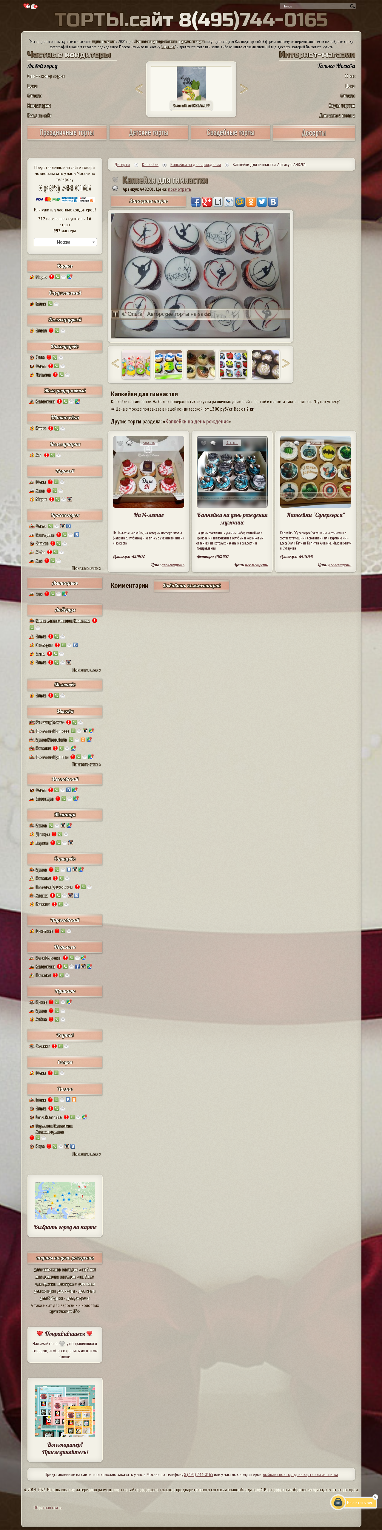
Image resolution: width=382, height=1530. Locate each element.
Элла (40, 357)
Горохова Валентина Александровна (54, 1129)
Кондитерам (39, 105)
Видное (65, 265)
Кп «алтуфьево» (50, 722)
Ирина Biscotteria (51, 739)
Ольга (41, 366)
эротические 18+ (65, 1311)
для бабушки (51, 1298)
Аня (39, 561)
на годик (70, 1269)
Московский (65, 779)
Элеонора (44, 799)
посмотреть (179, 189)
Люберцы (65, 609)
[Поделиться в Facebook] (196, 202)
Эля (39, 594)
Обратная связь (47, 1507)
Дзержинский (65, 292)
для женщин (45, 1291)
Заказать (149, 442)
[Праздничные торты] (66, 138)
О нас (350, 75)
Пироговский (64, 920)
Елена (41, 428)
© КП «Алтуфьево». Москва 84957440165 (191, 105)
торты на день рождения (65, 1257)
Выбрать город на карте (65, 1227)
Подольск (65, 946)
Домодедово (65, 346)
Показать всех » (86, 568)
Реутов (65, 1035)
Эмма (40, 654)
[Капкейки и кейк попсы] (314, 139)
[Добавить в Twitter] (262, 202)
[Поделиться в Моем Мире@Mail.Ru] (240, 202)
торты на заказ (103, 41)
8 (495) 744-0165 (64, 187)
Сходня (65, 1062)
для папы (86, 1284)
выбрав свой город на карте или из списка (300, 1474)
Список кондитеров (45, 75)
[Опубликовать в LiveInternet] (218, 202)
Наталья (43, 878)
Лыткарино (65, 582)
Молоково (65, 684)
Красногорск (65, 515)
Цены (32, 85)
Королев (65, 471)
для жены (66, 1291)
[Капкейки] (266, 364)
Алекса (42, 895)
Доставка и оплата (337, 115)
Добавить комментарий (192, 585)
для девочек (47, 1277)
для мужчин (45, 1284)
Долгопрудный (65, 319)
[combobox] (65, 242)
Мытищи (65, 814)
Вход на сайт (39, 115)
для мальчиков (47, 1269)
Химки (65, 1088)
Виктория (44, 645)
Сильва (42, 543)
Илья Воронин (48, 958)
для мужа (66, 1284)
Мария (41, 277)
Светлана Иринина (52, 757)
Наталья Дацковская (54, 887)
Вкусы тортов (342, 105)
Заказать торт (149, 200)
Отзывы (34, 95)
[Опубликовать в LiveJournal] (229, 202)
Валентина (45, 401)
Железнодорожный (65, 390)
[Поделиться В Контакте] (273, 202)
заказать (168, 46)
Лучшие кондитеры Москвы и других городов (169, 41)
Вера (40, 1146)
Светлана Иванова (52, 731)
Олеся (41, 330)
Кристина (44, 931)
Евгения (43, 904)
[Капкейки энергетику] (169, 364)
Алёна (41, 1019)
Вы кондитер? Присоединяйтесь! (65, 1448)
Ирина (41, 825)
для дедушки (78, 1298)
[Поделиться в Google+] (207, 202)
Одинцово (65, 858)
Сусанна (43, 1046)
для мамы (87, 1291)
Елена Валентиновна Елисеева (63, 621)
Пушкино (65, 991)
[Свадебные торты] (230, 138)
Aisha (40, 552)
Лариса (42, 843)
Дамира (43, 834)
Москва (65, 711)
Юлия (41, 304)
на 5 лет (89, 1269)
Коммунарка (65, 444)
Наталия (43, 748)
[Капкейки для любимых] (136, 364)
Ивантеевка (65, 417)
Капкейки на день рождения (197, 421)
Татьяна (43, 375)
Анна (40, 491)
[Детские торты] (149, 138)
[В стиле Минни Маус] (233, 364)
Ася (39, 455)
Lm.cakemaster (49, 1117)
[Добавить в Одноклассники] (251, 202)
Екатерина (45, 535)
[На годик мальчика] (201, 364)
